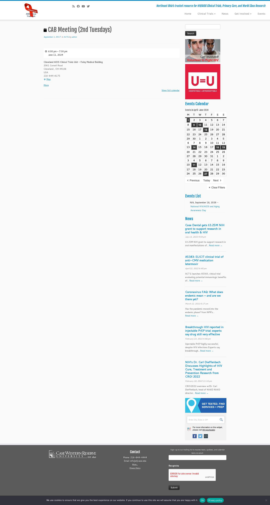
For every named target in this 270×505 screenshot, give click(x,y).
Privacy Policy (135, 468)
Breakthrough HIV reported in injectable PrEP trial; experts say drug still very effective (204, 330)
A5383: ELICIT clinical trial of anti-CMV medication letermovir (204, 260)
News (225, 13)
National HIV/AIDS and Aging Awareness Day (205, 208)
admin (74, 37)
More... (135, 464)
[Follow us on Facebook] (79, 6)
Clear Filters (218, 187)
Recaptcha (174, 465)
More (46, 85)
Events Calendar (197, 103)
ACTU (66, 37)
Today (206, 180)
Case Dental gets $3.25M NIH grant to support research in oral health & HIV (204, 228)
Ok (202, 500)
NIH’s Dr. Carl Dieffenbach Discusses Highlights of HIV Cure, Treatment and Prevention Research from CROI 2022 (203, 369)
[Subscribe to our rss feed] (74, 6)
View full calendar (171, 90)
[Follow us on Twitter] (89, 6)
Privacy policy (215, 500)
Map (47, 79)
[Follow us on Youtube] (84, 6)
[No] (266, 500)
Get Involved (242, 13)
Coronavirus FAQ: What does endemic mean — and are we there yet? (204, 295)
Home (188, 13)
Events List (193, 196)
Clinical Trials (206, 13)
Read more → (215, 245)
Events (261, 13)
